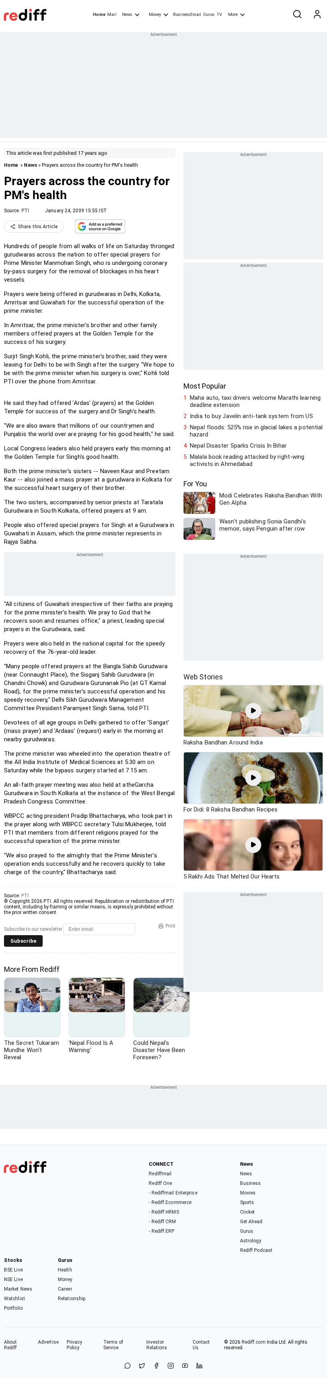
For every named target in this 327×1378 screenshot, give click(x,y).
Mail (111, 14)
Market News (18, 1289)
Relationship (71, 1298)
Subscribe (23, 941)
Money (155, 14)
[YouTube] (185, 1366)
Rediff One (160, 1183)
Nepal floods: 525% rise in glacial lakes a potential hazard (256, 431)
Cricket (247, 1212)
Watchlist (14, 1298)
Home (99, 14)
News (127, 14)
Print (170, 926)
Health (65, 1270)
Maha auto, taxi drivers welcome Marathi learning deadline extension (255, 401)
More (233, 14)
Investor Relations (156, 1344)
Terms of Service (113, 1344)
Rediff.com (254, 1342)
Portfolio (13, 1308)
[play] (253, 711)
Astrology (251, 1241)
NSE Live (13, 1279)
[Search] (297, 14)
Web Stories (203, 677)
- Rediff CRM (162, 1221)
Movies (248, 1193)
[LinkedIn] (199, 1366)
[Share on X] (142, 1366)
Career (65, 1289)
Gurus (209, 14)
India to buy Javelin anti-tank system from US (251, 416)
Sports (247, 1202)
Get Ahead (251, 1221)
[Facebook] (156, 1366)
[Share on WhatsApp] (127, 1366)
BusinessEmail (187, 14)
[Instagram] (170, 1366)
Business (250, 1183)
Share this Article (38, 226)
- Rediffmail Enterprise (173, 1193)
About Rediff (10, 1344)
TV (219, 14)
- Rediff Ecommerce (170, 1202)
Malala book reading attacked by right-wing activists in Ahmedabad (247, 460)
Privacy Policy (75, 1344)
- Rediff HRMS (164, 1212)
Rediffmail (160, 1174)
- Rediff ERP (161, 1231)
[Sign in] (317, 14)
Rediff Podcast (256, 1250)
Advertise (48, 1342)
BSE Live (13, 1270)
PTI (25, 210)
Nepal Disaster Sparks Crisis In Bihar (238, 445)
